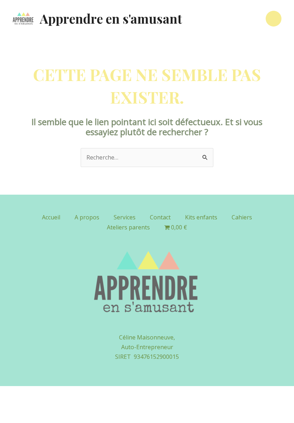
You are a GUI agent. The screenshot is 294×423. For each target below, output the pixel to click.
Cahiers (242, 217)
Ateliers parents (128, 227)
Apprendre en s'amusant (111, 18)
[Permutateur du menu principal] (273, 19)
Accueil (51, 217)
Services (125, 217)
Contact (160, 217)
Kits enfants (201, 217)
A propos (87, 217)
